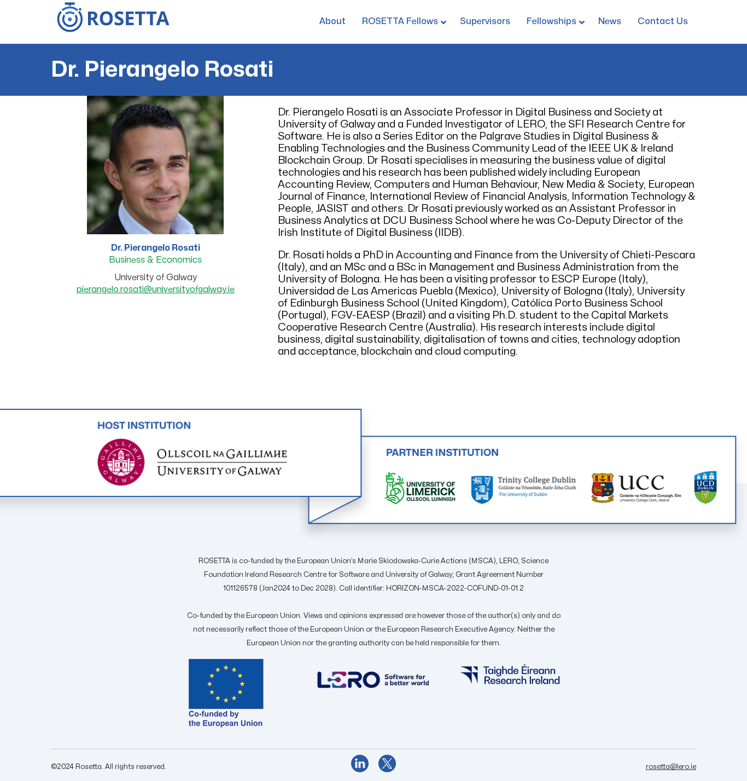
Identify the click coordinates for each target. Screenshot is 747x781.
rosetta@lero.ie (671, 766)
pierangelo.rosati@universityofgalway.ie (156, 289)
